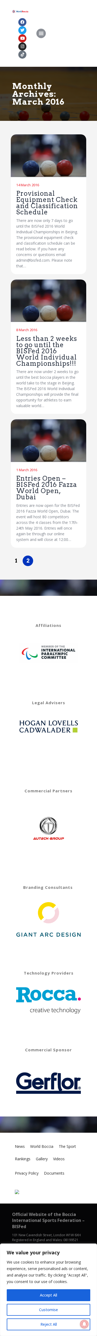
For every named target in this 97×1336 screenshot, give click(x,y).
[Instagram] (22, 46)
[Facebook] (22, 22)
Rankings (22, 1158)
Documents (54, 1173)
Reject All (48, 1324)
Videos (59, 1158)
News (20, 1146)
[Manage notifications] (84, 1324)
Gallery (42, 1158)
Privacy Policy (27, 1173)
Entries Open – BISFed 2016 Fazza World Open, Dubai (46, 487)
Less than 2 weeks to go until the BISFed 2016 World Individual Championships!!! (46, 351)
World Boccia (41, 1146)
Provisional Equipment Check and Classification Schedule (47, 202)
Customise (48, 1309)
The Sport (67, 1146)
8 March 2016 (26, 329)
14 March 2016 (27, 184)
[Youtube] (22, 38)
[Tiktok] (22, 55)
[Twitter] (22, 30)
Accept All (48, 1295)
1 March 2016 (26, 469)
